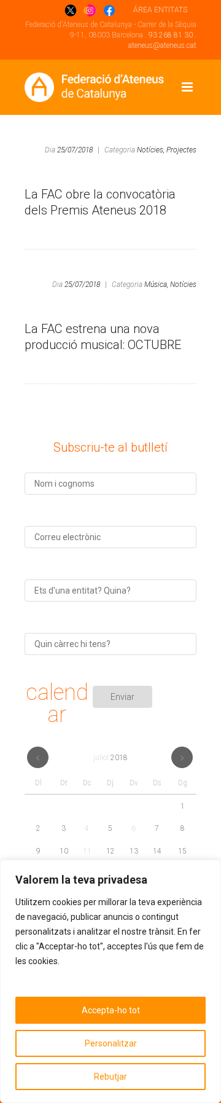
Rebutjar (110, 1076)
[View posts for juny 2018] (37, 757)
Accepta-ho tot (111, 1010)
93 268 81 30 (171, 35)
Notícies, (151, 150)
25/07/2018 (75, 150)
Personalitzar (111, 1043)
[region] (110, 981)
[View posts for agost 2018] (182, 757)
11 (87, 851)
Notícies (183, 284)
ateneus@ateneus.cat (162, 45)
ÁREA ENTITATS (160, 10)
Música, (156, 284)
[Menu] (187, 87)
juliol (110, 757)
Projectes (181, 150)
